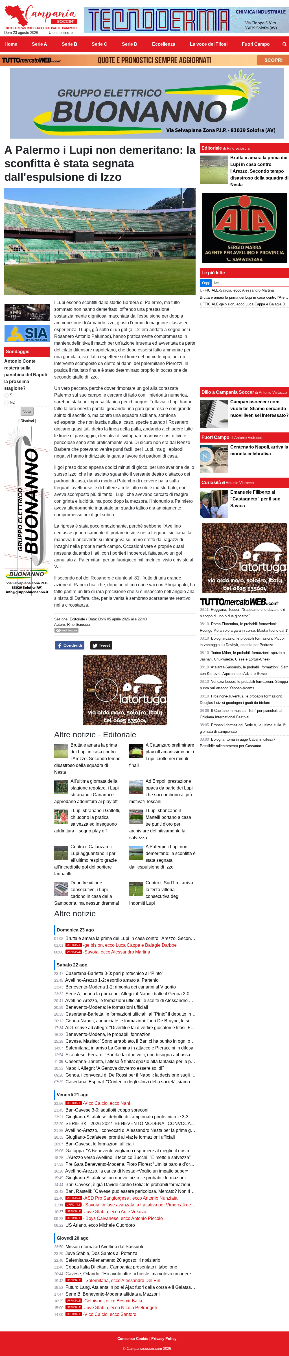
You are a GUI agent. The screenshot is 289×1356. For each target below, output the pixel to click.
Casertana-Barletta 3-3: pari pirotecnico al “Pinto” (114, 973)
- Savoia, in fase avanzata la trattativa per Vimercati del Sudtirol (138, 1204)
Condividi (72, 645)
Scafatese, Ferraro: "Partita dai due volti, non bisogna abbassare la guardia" (141, 1054)
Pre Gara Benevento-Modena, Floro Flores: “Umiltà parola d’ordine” (132, 1164)
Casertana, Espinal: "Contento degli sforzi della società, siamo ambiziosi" (138, 1081)
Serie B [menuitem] (69, 44)
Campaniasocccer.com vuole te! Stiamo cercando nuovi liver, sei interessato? (259, 408)
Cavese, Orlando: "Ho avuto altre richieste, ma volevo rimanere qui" (132, 1273)
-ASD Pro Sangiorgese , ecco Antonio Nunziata (122, 1198)
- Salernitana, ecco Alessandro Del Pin (113, 1280)
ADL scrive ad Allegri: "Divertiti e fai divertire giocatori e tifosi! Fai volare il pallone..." (148, 1027)
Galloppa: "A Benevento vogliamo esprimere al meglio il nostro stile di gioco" (141, 1150)
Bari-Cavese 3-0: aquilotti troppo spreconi (106, 1110)
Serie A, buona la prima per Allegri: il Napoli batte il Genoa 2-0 (127, 993)
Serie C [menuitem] (99, 44)
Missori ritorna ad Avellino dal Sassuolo (104, 1246)
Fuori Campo (215, 437)
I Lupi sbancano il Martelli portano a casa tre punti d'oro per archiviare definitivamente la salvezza (160, 824)
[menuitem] (284, 44)
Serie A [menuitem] (39, 44)
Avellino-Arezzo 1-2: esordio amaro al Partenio (112, 980)
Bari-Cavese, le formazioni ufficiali (99, 1143)
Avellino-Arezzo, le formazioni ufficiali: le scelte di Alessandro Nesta (133, 1000)
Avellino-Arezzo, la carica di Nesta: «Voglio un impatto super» (127, 1171)
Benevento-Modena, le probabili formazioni (108, 1034)
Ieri (216, 283)
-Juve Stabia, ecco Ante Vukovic (107, 1211)
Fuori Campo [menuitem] (256, 44)
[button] (27, 411)
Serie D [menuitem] (129, 44)
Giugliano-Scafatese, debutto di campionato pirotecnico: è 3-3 (127, 1116)
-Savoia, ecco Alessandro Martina (108, 952)
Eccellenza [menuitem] (163, 44)
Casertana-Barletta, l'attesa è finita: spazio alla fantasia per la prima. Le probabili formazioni (156, 1061)
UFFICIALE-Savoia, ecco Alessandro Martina (237, 290)
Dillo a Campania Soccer (228, 392)
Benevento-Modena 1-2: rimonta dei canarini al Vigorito (120, 987)
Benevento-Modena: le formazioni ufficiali (106, 1007)
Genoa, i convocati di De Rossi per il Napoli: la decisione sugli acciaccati (138, 1075)
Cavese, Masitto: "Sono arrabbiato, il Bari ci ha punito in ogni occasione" (137, 1041)
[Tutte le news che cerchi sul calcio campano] (40, 17)
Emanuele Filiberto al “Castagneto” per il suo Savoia (255, 499)
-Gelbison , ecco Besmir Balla (104, 1300)
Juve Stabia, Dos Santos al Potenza (101, 1253)
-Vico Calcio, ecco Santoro (101, 1314)
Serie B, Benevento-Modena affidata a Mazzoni (112, 1294)
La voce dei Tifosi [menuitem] (208, 44)
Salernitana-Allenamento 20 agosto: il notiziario (112, 1260)
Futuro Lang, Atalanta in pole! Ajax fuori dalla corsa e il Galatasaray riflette (139, 1287)
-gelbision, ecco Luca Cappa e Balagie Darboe (122, 945)
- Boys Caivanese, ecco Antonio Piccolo (115, 1218)
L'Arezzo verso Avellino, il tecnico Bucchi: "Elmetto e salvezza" (128, 1157)
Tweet (104, 645)
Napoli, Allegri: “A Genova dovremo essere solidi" (114, 1068)
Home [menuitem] (11, 44)
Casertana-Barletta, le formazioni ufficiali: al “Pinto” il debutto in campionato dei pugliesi (152, 1014)
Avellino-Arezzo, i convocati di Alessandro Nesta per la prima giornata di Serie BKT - (149, 1130)
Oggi (206, 283)
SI (12, 395)
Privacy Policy (163, 1339)
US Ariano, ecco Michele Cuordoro (100, 1225)
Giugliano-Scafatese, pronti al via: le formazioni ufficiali (120, 1137)
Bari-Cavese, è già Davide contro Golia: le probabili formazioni (127, 1184)
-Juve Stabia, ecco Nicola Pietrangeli (112, 1307)
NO (12, 402)
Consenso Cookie (132, 1339)
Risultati (27, 421)
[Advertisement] (244, 347)
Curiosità (211, 482)
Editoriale (77, 619)
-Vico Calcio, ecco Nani (98, 1103)
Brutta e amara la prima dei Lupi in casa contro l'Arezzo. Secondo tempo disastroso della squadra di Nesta (87, 759)
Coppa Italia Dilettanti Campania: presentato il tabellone (121, 1267)
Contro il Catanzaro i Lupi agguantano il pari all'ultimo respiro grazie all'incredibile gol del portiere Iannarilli (85, 860)
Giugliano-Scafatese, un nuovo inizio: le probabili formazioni (125, 1177)
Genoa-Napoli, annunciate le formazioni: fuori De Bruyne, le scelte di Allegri (140, 1020)
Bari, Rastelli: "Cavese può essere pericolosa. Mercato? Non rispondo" (136, 1191)
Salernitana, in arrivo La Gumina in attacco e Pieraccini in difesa (129, 1048)
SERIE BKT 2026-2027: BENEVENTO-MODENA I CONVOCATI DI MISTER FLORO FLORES (160, 1123)
